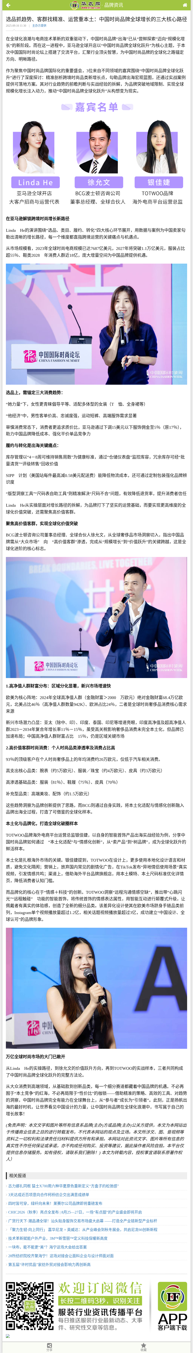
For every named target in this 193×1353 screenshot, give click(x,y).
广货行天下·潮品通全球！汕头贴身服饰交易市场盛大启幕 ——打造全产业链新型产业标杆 (82, 1221)
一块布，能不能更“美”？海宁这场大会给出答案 (47, 1247)
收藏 (144, 1350)
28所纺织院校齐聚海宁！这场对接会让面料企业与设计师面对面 (61, 1256)
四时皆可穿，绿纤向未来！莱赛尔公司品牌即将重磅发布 (55, 1203)
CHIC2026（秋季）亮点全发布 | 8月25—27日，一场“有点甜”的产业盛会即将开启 (75, 1212)
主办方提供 (39, 25)
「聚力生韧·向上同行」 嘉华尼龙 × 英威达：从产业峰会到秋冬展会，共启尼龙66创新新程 (82, 1230)
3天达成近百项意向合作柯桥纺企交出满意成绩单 (48, 1195)
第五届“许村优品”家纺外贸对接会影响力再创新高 (49, 1265)
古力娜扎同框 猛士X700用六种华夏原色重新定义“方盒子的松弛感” (63, 1186)
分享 (49, 1350)
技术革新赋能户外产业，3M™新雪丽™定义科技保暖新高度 (58, 1238)
